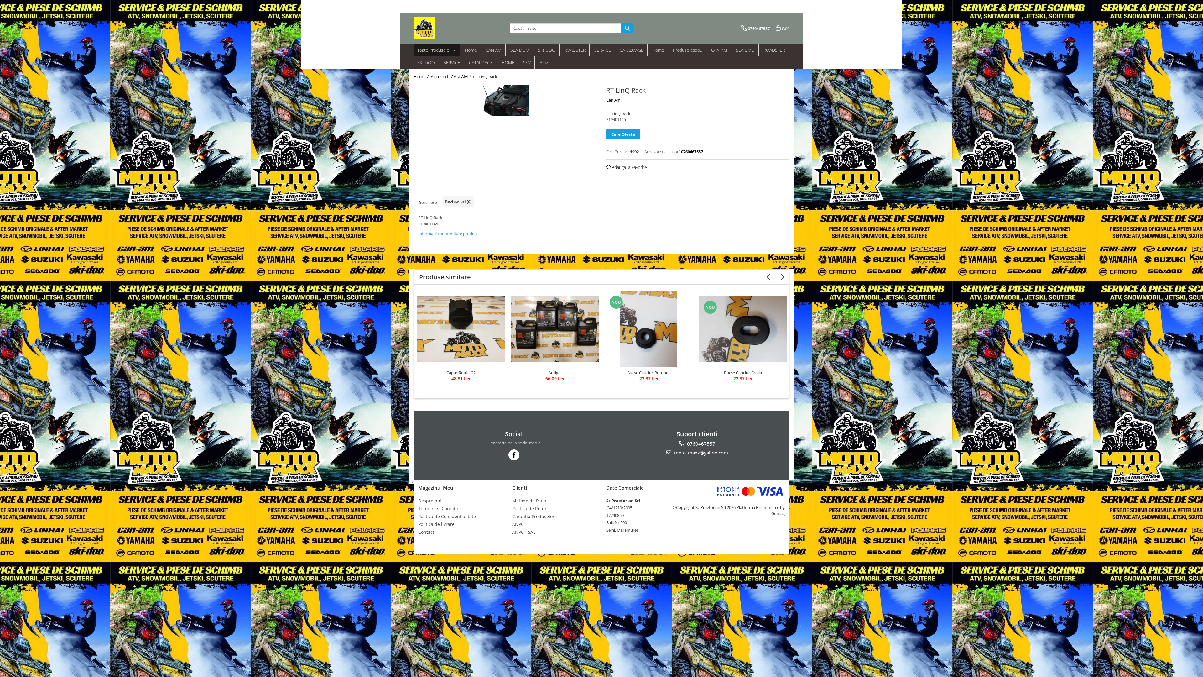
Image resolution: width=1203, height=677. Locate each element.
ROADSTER (575, 50)
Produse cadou (687, 50)
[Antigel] (555, 329)
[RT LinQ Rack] (505, 100)
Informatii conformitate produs (447, 233)
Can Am (613, 100)
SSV (527, 63)
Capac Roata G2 (461, 372)
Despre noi (429, 501)
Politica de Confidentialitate (447, 516)
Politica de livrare (436, 524)
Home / (422, 77)
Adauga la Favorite (629, 167)
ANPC (518, 524)
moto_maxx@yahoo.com (700, 452)
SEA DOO (519, 50)
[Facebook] (513, 454)
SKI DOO (546, 50)
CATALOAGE (631, 50)
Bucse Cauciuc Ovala (743, 372)
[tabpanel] (505, 100)
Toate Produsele (433, 50)
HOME (508, 63)
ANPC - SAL (523, 532)
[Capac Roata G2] (461, 329)
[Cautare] (627, 28)
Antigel (555, 372)
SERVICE (602, 50)
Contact (426, 532)
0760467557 (700, 444)
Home (471, 50)
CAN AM (494, 50)
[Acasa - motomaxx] (445, 28)
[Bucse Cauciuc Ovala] (743, 329)
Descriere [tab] (427, 202)
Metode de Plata (529, 501)
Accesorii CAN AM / (451, 77)
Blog (543, 63)
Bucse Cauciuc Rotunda (649, 372)
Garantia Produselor (533, 516)
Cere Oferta (623, 134)
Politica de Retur (529, 509)
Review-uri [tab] (458, 201)
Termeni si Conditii (438, 509)
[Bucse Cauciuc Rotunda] (649, 329)
